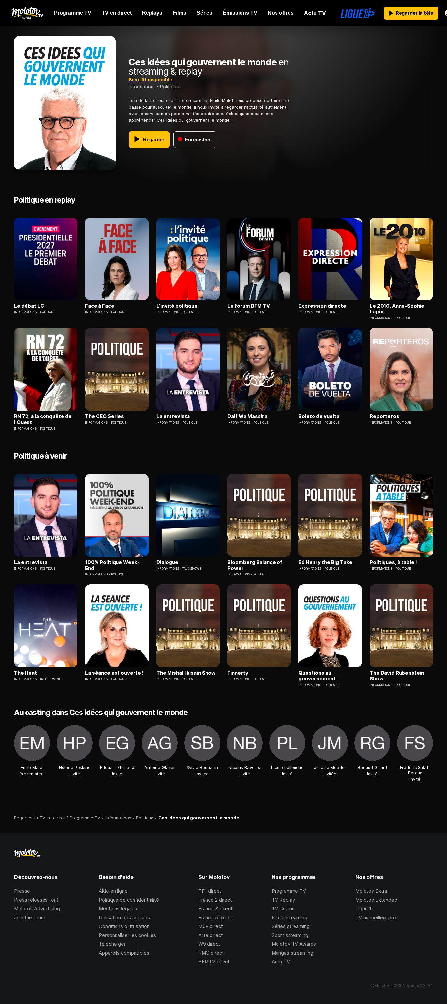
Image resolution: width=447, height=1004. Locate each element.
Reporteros (384, 416)
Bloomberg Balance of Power (254, 565)
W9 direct (209, 944)
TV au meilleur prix (376, 917)
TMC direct (211, 953)
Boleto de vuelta (318, 416)
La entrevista (173, 416)
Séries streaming (291, 926)
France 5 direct (215, 917)
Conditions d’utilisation (124, 926)
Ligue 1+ (364, 909)
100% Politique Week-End (112, 565)
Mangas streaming (292, 953)
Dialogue (167, 562)
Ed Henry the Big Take (325, 562)
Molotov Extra (371, 891)
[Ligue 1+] (357, 13)
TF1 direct (209, 891)
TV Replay (283, 900)
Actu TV (281, 962)
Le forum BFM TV (248, 306)
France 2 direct (215, 900)
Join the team (29, 917)
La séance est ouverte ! (114, 673)
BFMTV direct (214, 962)
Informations (142, 86)
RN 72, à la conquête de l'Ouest (43, 419)
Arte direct (210, 935)
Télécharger (112, 944)
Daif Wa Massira (247, 416)
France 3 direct (215, 909)
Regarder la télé (414, 13)
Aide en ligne (113, 891)
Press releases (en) (36, 900)
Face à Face (99, 306)
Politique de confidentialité (129, 900)
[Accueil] (27, 13)
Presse (22, 891)
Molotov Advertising (37, 909)
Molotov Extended (376, 900)
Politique (169, 86)
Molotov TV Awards (294, 944)
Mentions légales (118, 909)
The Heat (25, 673)
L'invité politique (177, 306)
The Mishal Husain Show (186, 673)
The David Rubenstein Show (397, 676)
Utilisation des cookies (124, 917)
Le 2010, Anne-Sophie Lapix (397, 309)
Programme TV (289, 891)
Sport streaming (290, 935)
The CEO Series (104, 416)
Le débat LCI (29, 306)
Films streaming (289, 917)
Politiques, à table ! (393, 562)
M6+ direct (210, 926)
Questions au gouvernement (317, 676)
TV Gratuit (283, 909)
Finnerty (237, 673)
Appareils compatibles (124, 953)
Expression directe (322, 306)
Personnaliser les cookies (127, 935)
